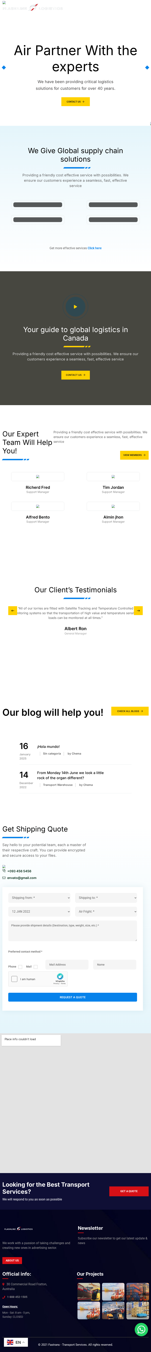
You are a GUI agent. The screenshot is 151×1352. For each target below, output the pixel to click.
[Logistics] (32, 7)
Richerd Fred (38, 487)
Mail (29, 966)
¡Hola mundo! (48, 747)
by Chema (74, 753)
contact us (74, 101)
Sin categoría (52, 753)
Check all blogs (128, 711)
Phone (12, 966)
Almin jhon (113, 517)
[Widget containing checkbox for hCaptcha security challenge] (38, 978)
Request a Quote (73, 997)
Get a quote (129, 1191)
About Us (12, 1260)
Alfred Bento (38, 517)
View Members (132, 455)
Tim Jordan (113, 487)
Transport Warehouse (58, 784)
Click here (95, 248)
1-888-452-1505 (17, 1296)
